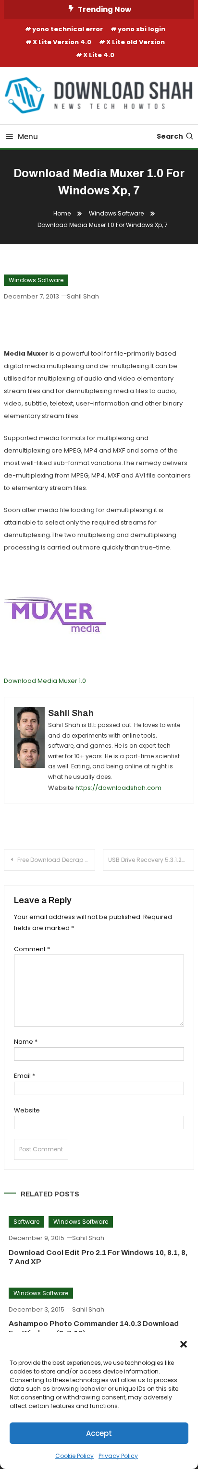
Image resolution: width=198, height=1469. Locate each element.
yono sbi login (141, 29)
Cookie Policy (74, 1456)
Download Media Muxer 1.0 (45, 680)
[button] (183, 1344)
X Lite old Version (135, 42)
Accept (99, 1433)
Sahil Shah (83, 296)
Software (26, 1222)
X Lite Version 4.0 (62, 42)
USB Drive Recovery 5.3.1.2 (145, 860)
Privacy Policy (118, 1456)
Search (170, 136)
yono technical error (67, 29)
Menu (28, 136)
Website (27, 1110)
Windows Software (36, 280)
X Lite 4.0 (98, 55)
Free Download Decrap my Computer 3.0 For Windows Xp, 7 (56, 860)
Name (25, 1041)
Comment (32, 949)
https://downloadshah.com (118, 787)
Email (24, 1075)
